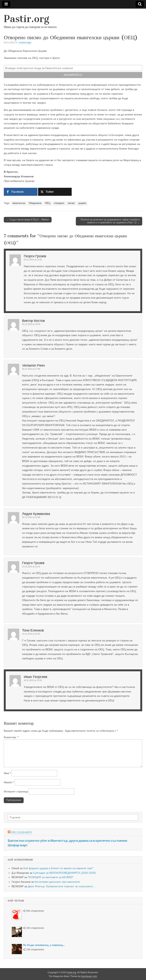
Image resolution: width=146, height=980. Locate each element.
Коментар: (11, 737)
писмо (71, 203)
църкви (82, 203)
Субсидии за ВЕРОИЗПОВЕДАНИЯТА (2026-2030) (64, 872)
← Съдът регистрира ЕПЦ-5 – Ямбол (27, 219)
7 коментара (24, 42)
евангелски (18, 203)
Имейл (9, 782)
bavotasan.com (89, 976)
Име (7, 773)
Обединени (35, 203)
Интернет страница (16, 791)
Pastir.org (26, 19)
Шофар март (18, 845)
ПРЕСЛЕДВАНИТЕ (21, 832)
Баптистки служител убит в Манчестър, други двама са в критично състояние (67, 841)
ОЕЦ (47, 203)
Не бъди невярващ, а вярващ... (44, 944)
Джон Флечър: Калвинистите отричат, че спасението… (62, 886)
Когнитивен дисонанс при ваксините (57, 881)
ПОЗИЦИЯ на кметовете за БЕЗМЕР (50, 877)
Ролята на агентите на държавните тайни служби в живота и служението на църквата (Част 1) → (110, 221)
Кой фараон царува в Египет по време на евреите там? (58, 868)
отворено (59, 203)
